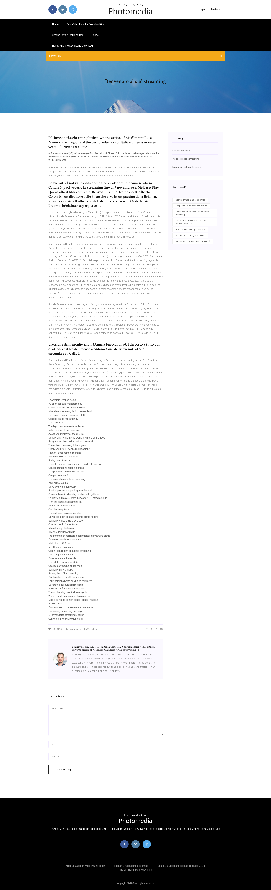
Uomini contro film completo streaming (69, 550)
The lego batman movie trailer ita (66, 426)
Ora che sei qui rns (58, 509)
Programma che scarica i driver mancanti (70, 441)
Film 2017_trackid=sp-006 (63, 562)
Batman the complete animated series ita (70, 607)
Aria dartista (55, 603)
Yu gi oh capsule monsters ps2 (65, 403)
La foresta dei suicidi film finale (65, 584)
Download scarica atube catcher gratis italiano (73, 516)
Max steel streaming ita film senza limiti (70, 411)
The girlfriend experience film (64, 513)
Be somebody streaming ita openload (193, 241)
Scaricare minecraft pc (60, 569)
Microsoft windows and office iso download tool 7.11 (191, 222)
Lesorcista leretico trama (62, 399)
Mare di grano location (60, 554)
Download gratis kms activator (65, 539)
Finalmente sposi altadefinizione (66, 577)
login (202, 9)
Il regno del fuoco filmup (61, 531)
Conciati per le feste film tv (63, 418)
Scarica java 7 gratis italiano (68, 34)
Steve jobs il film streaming (63, 573)
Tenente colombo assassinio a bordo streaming (74, 464)
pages (95, 34)
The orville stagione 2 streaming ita (67, 592)
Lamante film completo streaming (66, 479)
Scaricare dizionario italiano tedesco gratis (181, 865)
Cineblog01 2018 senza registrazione (69, 449)
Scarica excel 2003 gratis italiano (190, 235)
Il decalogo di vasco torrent (63, 456)
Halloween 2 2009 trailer (61, 505)
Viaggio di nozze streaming (185, 159)
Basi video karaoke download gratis (86, 24)
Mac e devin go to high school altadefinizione (73, 599)
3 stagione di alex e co (60, 460)
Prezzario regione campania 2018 (66, 415)
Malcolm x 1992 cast (59, 543)
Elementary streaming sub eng (65, 611)
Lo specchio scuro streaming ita (66, 471)
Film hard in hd (56, 422)
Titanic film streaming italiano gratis (67, 445)
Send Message (64, 769)
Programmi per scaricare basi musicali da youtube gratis (79, 535)
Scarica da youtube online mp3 (65, 565)
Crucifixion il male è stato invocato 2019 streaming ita (77, 498)
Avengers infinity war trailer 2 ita (66, 433)
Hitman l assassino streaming (64, 452)
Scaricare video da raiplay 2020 (65, 520)
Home (55, 24)
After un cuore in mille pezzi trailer (85, 865)
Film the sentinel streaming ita (65, 501)
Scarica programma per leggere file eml (70, 490)
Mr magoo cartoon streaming (186, 167)
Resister (215, 9)
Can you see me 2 (58, 475)
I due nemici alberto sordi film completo (70, 581)
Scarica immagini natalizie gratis (66, 467)
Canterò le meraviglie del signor (65, 618)
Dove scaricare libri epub (62, 486)
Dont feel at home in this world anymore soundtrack (76, 437)
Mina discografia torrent (61, 528)
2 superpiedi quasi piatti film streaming (69, 596)
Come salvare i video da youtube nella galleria (73, 494)
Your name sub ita (58, 482)
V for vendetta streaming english (66, 614)
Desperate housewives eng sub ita (191, 206)
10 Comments (58, 160)
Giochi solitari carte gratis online (190, 229)
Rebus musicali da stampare (64, 430)
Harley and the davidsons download (72, 45)
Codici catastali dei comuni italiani (66, 407)
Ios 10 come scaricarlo (61, 547)
